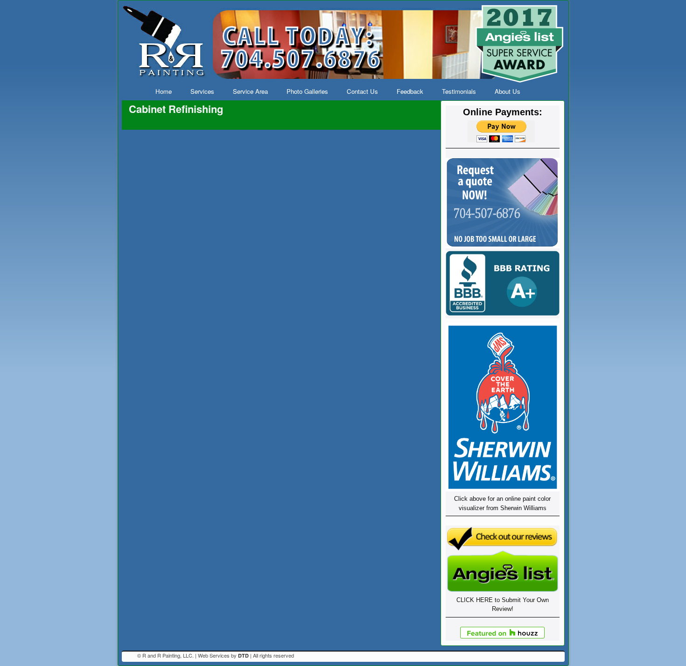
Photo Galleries (307, 91)
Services (202, 91)
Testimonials (459, 91)
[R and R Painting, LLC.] (343, 43)
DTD (243, 655)
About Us (507, 91)
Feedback (410, 91)
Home (163, 91)
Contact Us (362, 91)
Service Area (250, 91)
